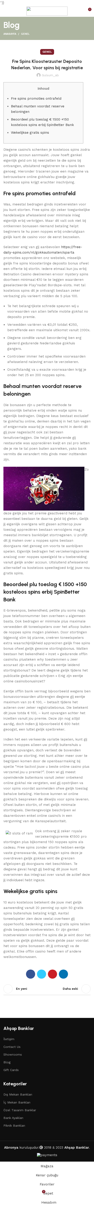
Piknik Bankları (14, 1125)
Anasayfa (9, 33)
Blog (6, 1062)
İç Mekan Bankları (16, 1102)
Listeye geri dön (47, 988)
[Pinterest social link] (52, 974)
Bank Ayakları (13, 1118)
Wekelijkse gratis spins (30, 133)
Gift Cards (11, 1070)
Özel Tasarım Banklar (19, 1110)
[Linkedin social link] (63, 974)
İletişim (8, 1039)
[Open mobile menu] (5, 11)
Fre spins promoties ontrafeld (36, 98)
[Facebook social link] (30, 974)
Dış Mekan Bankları (17, 1094)
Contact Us (12, 1047)
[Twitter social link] (41, 974)
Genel (25, 33)
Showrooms (12, 1054)
